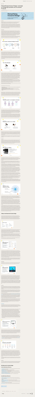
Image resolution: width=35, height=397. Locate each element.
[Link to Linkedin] (30, 393)
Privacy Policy (28, 393)
